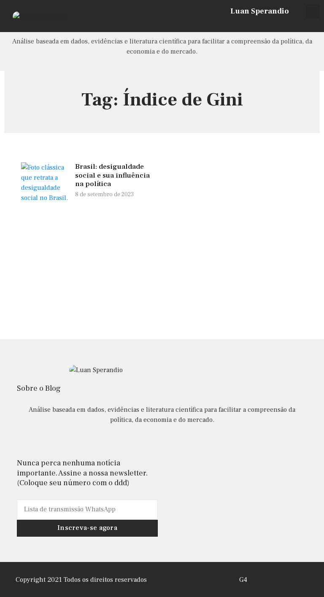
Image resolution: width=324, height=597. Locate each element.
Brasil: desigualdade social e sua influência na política (112, 175)
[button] (313, 11)
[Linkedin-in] (161, 442)
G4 (243, 579)
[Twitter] (296, 24)
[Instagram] (285, 24)
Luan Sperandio (259, 11)
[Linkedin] (307, 24)
